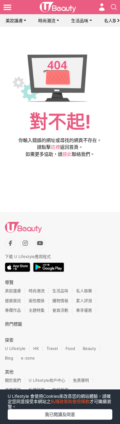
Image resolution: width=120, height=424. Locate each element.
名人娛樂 (84, 290)
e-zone (28, 357)
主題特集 (37, 310)
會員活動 (60, 310)
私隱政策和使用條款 (70, 401)
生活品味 (79, 20)
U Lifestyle (15, 348)
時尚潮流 (46, 20)
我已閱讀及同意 (60, 414)
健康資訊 (13, 300)
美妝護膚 (14, 20)
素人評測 (84, 300)
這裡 (55, 147)
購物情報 (60, 300)
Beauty (89, 348)
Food (70, 348)
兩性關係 (37, 300)
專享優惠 (84, 310)
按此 (67, 154)
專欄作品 (13, 310)
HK (36, 348)
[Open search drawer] (114, 7)
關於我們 (13, 380)
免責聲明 (81, 380)
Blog (9, 357)
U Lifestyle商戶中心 (47, 380)
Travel (52, 348)
